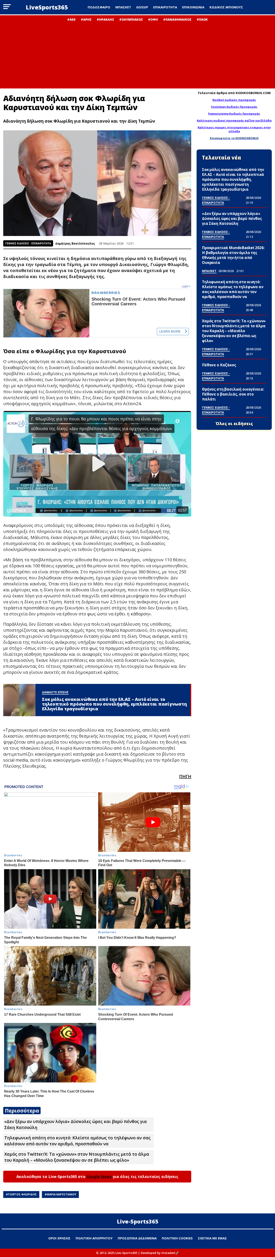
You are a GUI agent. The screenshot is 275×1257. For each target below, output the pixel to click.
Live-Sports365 (137, 1221)
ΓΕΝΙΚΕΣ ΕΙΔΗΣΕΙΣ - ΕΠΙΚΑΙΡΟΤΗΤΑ (28, 243)
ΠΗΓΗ (185, 776)
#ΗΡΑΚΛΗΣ (105, 19)
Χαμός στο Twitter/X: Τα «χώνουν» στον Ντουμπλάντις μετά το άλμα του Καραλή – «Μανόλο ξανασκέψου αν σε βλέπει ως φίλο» (76, 1157)
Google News (99, 1176)
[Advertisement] (137, 54)
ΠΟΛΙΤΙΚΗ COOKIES (177, 1238)
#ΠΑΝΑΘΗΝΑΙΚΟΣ (177, 19)
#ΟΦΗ (153, 19)
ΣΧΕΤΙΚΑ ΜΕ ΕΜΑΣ (212, 1238)
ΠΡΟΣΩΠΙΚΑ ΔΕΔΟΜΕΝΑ (137, 1238)
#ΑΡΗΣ (86, 19)
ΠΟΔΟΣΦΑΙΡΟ (99, 7)
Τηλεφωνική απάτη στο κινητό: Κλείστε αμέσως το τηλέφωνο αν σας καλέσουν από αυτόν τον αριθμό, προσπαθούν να (77, 1141)
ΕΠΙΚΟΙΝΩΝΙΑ (193, 7)
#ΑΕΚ (71, 19)
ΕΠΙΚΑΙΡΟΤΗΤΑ (165, 7)
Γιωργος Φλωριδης (22, 1194)
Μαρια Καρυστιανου (61, 1194)
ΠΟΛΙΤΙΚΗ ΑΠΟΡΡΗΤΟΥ (94, 1238)
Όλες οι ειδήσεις (234, 423)
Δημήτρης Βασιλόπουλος (75, 243)
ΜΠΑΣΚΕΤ (123, 7)
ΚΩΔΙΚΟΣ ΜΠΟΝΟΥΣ (226, 7)
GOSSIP (142, 7)
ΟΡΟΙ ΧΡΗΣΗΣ (59, 1238)
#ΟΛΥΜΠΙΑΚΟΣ (131, 19)
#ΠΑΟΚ (202, 19)
